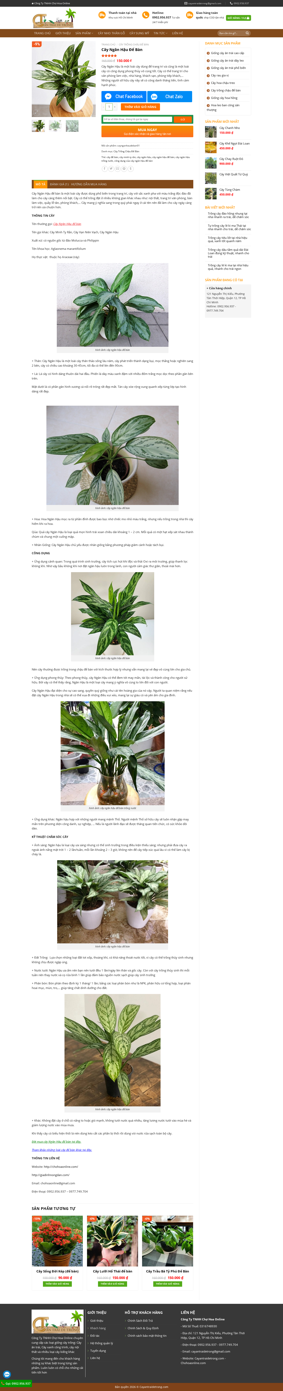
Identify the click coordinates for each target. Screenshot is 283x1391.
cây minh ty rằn (127, 157)
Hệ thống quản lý (101, 1343)
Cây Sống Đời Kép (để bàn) (57, 1271)
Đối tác (95, 1336)
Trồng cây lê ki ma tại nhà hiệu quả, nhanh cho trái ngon (228, 267)
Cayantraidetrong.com (154, 1387)
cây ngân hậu (144, 157)
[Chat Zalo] (169, 96)
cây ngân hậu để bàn (163, 157)
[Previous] (37, 79)
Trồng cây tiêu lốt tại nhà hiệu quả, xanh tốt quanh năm (227, 239)
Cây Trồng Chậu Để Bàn (134, 44)
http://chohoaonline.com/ (61, 1167)
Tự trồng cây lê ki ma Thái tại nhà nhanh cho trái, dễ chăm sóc (229, 227)
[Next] (89, 79)
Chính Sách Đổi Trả (140, 1320)
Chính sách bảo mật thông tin (147, 1336)
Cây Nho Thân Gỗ (111, 33)
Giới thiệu (63, 33)
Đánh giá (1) (59, 184)
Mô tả (40, 184)
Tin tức (159, 33)
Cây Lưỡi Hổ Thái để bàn (112, 1271)
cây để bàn (112, 157)
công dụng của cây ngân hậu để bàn (133, 160)
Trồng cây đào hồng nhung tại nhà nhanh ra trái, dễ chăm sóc (228, 215)
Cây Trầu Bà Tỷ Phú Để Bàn (167, 1271)
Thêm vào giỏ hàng (141, 107)
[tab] (40, 184)
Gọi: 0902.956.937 (18, 1383)
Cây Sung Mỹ (139, 33)
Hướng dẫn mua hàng (89, 184)
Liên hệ (177, 33)
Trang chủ (42, 33)
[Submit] (247, 33)
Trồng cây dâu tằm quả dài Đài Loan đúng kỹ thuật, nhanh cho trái (228, 253)
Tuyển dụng (98, 1351)
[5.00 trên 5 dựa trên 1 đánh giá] (147, 55)
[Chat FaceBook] (124, 96)
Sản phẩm (83, 33)
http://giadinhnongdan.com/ (50, 1175)
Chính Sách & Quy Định (143, 1328)
